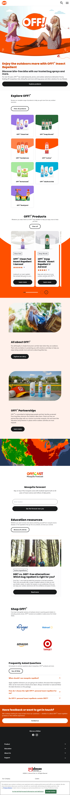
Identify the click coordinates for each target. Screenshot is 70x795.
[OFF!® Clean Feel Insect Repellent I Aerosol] (22, 240)
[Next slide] (46, 292)
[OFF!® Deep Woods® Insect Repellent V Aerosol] (47, 240)
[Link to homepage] (6, 3)
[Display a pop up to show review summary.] (24, 268)
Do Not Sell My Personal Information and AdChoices (27, 791)
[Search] (61, 3)
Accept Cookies (50, 791)
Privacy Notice (7, 788)
